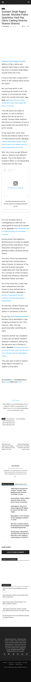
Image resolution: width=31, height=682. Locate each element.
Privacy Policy (18, 662)
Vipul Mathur (6, 26)
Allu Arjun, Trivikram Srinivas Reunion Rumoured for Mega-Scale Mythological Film (20, 525)
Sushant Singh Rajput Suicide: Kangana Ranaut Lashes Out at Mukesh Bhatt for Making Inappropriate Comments (14, 144)
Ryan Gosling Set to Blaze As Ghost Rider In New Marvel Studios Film (15, 596)
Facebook (6, 382)
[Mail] (13, 654)
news (12, 380)
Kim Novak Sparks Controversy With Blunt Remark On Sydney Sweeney (16, 616)
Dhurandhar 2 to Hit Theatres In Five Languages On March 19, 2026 (20, 517)
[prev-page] (3, 541)
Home (3, 6)
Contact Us (11, 662)
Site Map (25, 662)
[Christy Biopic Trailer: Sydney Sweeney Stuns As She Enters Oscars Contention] (6, 500)
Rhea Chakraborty (10, 418)
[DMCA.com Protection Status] (15, 680)
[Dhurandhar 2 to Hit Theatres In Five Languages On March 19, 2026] (6, 518)
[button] (2, 2)
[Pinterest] (11, 30)
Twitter (20, 382)
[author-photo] (16, 463)
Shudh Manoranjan (20, 209)
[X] (7, 30)
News (7, 6)
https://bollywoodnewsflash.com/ (15, 468)
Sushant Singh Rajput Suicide (13, 61)
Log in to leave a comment (15, 552)
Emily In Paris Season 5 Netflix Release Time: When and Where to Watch (14, 602)
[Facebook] (3, 30)
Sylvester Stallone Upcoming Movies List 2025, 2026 (15, 589)
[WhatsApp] (14, 30)
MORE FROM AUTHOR (20, 484)
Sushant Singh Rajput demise (8, 422)
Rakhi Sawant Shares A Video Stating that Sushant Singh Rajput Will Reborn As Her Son (14, 103)
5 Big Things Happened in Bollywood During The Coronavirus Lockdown (15, 231)
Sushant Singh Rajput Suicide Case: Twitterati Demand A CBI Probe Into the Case (22, 446)
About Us (5, 662)
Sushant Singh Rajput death (8, 420)
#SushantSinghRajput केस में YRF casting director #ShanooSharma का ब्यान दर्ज (15, 204)
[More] (18, 30)
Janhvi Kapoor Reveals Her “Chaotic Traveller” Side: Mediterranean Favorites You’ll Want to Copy (16, 609)
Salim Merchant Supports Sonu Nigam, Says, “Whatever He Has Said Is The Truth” (8, 446)
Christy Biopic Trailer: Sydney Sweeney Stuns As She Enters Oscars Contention (20, 500)
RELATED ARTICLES (8, 484)
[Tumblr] (22, 654)
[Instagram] (8, 654)
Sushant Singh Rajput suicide (8, 424)
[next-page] (5, 541)
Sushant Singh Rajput (20, 418)
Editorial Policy (18, 664)
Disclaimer (11, 664)
